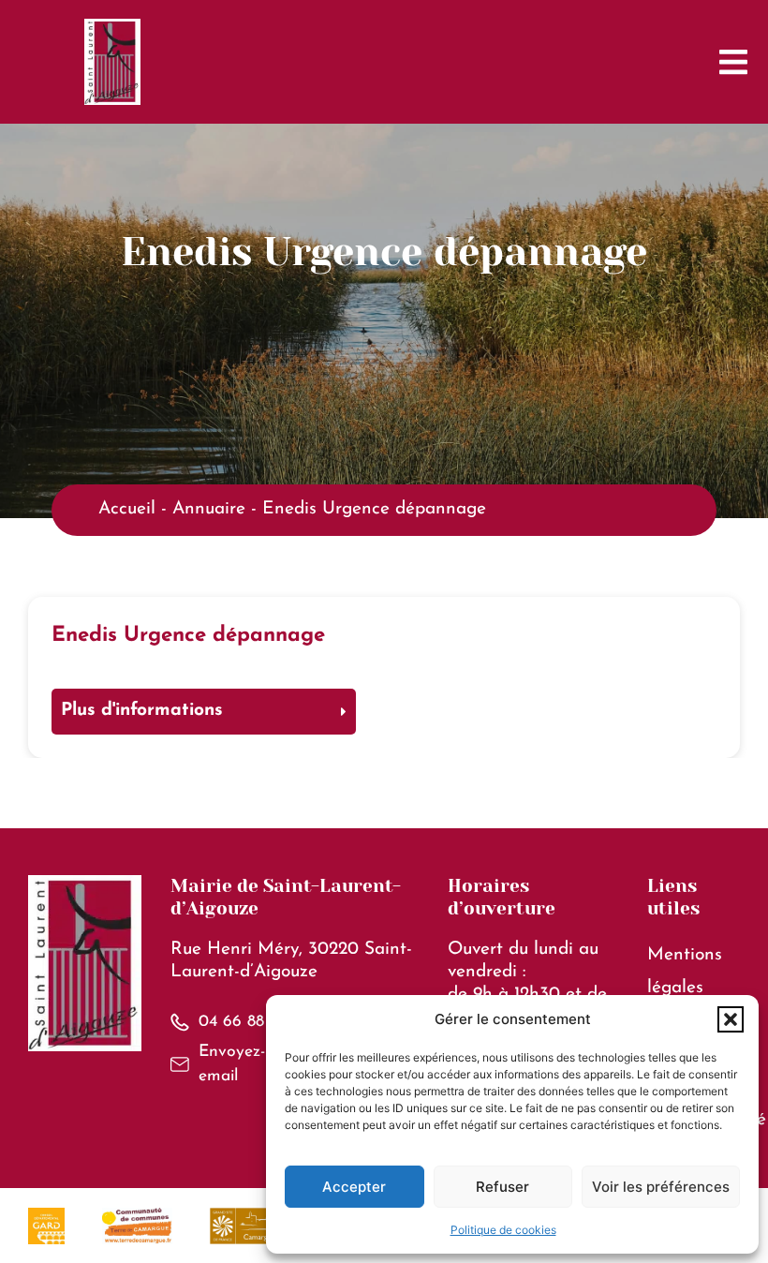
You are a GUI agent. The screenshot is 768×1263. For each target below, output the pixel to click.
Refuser (502, 1187)
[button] (730, 1019)
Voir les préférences (661, 1187)
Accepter (354, 1187)
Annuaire (208, 509)
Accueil (126, 509)
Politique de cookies (503, 1230)
